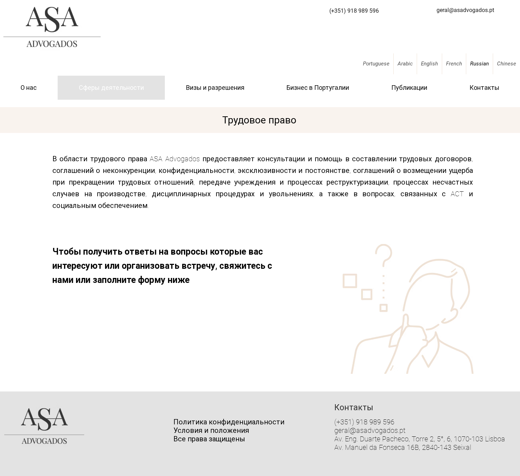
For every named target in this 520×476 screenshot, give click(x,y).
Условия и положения (211, 430)
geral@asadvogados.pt (369, 430)
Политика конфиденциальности (228, 422)
